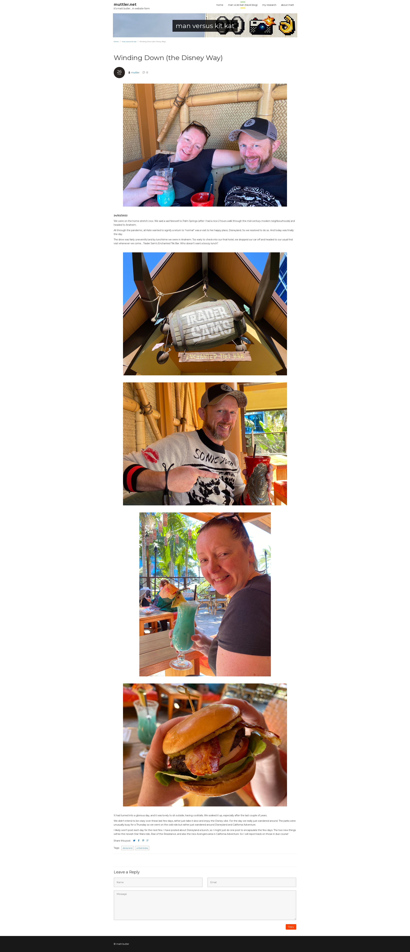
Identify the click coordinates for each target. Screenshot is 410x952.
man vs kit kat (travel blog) (243, 5)
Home (116, 42)
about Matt (287, 5)
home (220, 5)
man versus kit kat (129, 42)
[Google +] (148, 840)
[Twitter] (134, 840)
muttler (135, 72)
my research (269, 5)
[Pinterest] (143, 840)
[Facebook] (139, 840)
